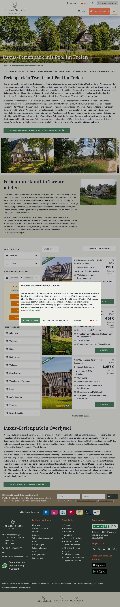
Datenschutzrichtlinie (30, 310)
